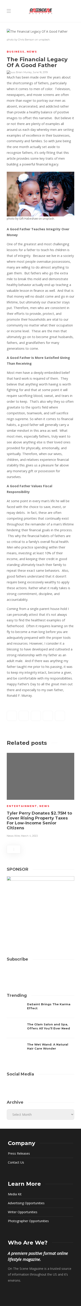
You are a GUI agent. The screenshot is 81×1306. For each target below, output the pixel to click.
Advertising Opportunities (26, 1203)
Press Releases (19, 1153)
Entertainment (22, 806)
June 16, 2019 (40, 72)
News (32, 51)
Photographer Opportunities (28, 1221)
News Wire (13, 835)
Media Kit (15, 1194)
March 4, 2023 (29, 835)
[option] (40, 794)
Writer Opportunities (22, 1212)
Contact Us (16, 1162)
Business (16, 51)
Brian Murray (24, 72)
